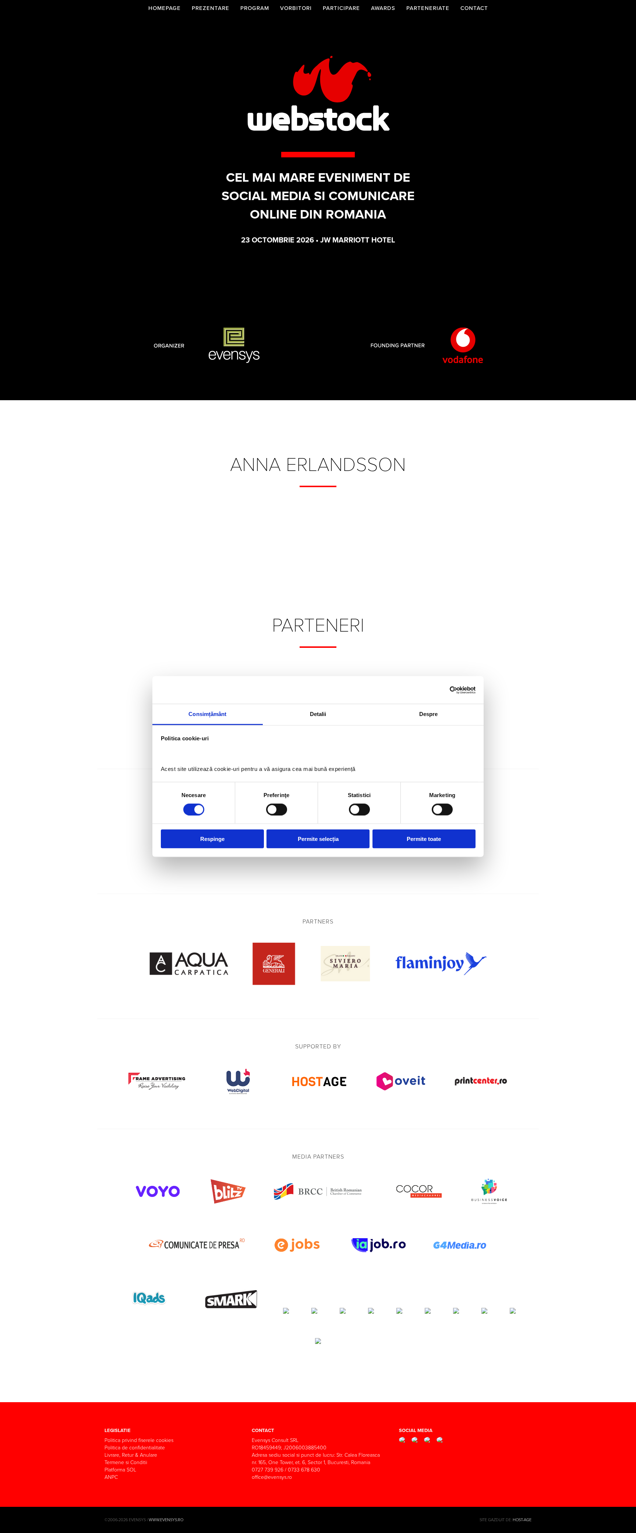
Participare (341, 8)
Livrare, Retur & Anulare (131, 1455)
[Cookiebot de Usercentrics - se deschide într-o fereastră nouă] (443, 689)
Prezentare (210, 8)
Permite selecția (318, 839)
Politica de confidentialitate (135, 1448)
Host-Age (522, 1520)
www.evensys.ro (166, 1520)
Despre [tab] (428, 714)
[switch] (276, 809)
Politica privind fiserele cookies (139, 1440)
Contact (474, 8)
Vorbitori (296, 8)
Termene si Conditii (126, 1462)
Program (254, 8)
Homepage (164, 8)
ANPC (111, 1477)
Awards (383, 8)
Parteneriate (427, 8)
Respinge (212, 839)
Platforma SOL (120, 1470)
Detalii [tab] (318, 714)
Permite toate (424, 839)
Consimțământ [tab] (207, 714)
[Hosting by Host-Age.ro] (319, 1097)
